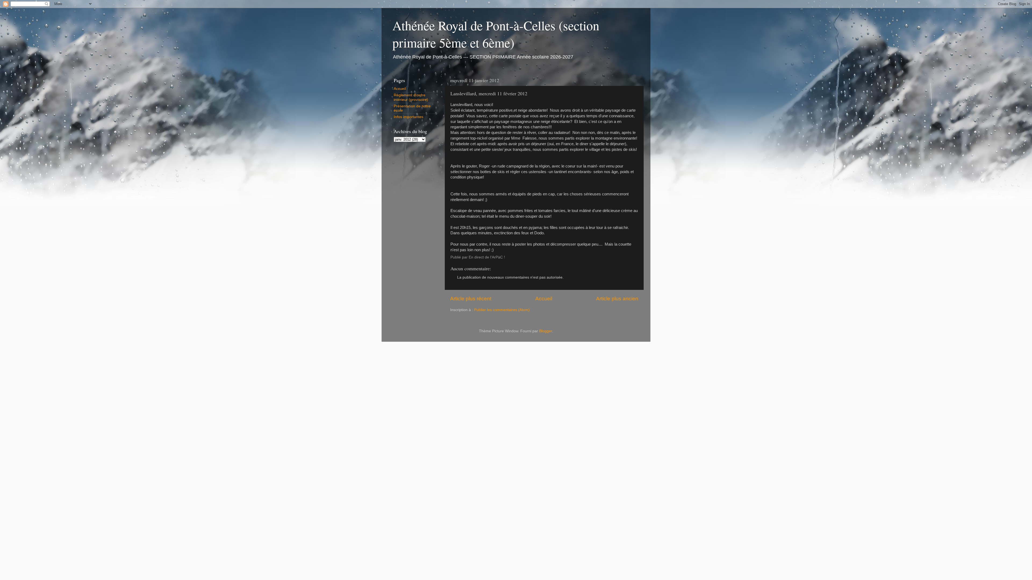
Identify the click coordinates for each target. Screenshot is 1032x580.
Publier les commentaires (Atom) (502, 310)
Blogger (545, 331)
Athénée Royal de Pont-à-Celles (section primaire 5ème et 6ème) (495, 34)
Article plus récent (470, 298)
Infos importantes (408, 117)
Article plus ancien (617, 298)
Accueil (543, 298)
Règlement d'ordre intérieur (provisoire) (411, 97)
